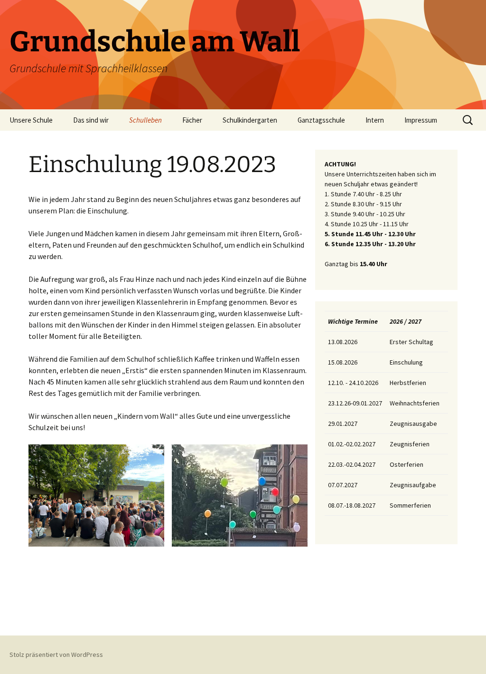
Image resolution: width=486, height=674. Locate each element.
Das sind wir (91, 120)
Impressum (420, 120)
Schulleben (145, 120)
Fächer (192, 120)
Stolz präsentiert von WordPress (56, 654)
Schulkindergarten (250, 120)
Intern (374, 120)
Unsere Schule (31, 120)
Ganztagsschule (321, 120)
